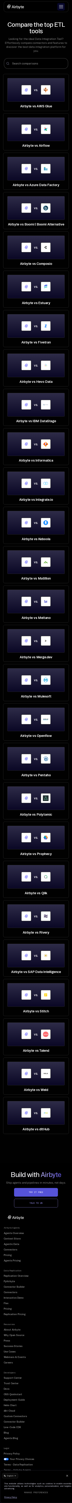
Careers (8, 1362)
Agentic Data (11, 1244)
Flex (6, 1303)
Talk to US (36, 1203)
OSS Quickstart (13, 1394)
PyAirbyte (9, 1281)
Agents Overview (14, 1233)
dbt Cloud (9, 1410)
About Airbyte (12, 1329)
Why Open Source (14, 1335)
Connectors (10, 1249)
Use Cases (10, 1351)
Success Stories (13, 1346)
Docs (6, 1389)
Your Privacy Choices (22, 1459)
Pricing (8, 1255)
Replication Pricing (15, 1314)
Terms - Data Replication (18, 1464)
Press (7, 1340)
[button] (61, 6)
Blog (6, 1432)
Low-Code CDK (12, 1427)
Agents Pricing (12, 1260)
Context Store (12, 1238)
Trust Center (11, 1383)
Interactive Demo (14, 1297)
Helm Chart (10, 1405)
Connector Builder (14, 1287)
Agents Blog (11, 1438)
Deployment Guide (14, 1399)
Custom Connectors (15, 1416)
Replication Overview (16, 1276)
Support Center (13, 1378)
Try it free (36, 1192)
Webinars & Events (15, 1357)
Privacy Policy (12, 1453)
